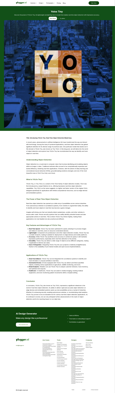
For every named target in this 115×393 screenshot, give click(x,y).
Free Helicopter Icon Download (77, 349)
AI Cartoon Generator (61, 362)
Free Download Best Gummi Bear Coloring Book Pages (49, 355)
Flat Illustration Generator (62, 354)
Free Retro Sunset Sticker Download (76, 344)
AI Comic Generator (60, 360)
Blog (64, 3)
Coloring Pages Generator (62, 365)
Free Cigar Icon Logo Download (77, 373)
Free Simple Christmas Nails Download (76, 367)
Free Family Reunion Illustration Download (77, 380)
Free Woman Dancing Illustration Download (77, 354)
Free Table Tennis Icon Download (78, 348)
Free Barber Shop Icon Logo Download (76, 383)
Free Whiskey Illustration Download (76, 369)
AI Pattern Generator (61, 366)
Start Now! (53, 18)
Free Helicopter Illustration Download (76, 351)
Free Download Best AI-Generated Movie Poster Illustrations (47, 349)
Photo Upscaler (60, 351)
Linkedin (83, 389)
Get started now (23, 324)
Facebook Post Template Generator (62, 349)
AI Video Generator (94, 389)
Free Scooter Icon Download (77, 358)
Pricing (59, 3)
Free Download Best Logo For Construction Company (48, 344)
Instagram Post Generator (62, 344)
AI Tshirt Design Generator (62, 358)
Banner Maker (59, 342)
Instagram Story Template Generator (62, 346)
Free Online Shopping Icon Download (76, 375)
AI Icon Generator (60, 352)
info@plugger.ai (20, 345)
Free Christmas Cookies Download (76, 365)
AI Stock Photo (60, 355)
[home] (21, 3)
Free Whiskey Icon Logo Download (76, 372)
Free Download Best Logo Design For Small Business (49, 347)
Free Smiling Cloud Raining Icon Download (77, 356)
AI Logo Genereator (61, 357)
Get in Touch (88, 344)
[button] (34, 3)
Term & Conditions (89, 342)
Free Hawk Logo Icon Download (77, 359)
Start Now (93, 3)
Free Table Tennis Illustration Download (77, 347)
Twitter (73, 389)
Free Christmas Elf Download (77, 362)
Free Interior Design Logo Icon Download (77, 361)
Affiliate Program (89, 347)
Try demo (62, 18)
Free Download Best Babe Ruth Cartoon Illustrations (49, 353)
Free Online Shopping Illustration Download (77, 378)
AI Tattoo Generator (61, 363)
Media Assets (88, 345)
